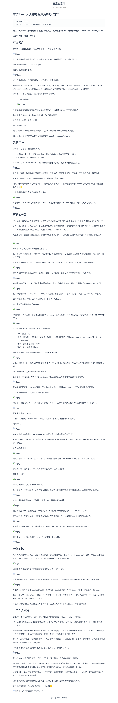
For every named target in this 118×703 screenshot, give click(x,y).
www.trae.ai (31, 163)
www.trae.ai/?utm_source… (93, 31)
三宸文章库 (59, 3)
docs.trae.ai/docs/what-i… (59, 136)
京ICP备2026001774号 (59, 698)
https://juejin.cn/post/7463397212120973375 (35, 24)
